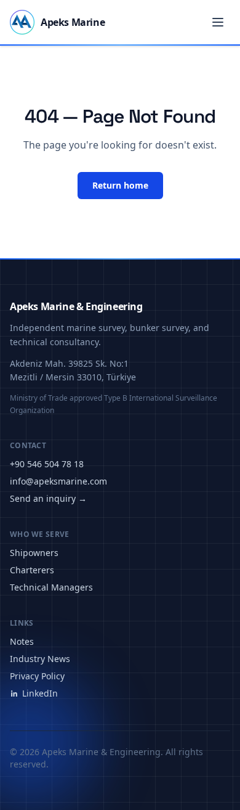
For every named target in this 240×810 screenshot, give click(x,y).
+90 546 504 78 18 (47, 464)
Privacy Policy (37, 676)
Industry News (40, 659)
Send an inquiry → (48, 498)
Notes (22, 641)
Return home (120, 185)
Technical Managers (51, 587)
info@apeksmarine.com (58, 481)
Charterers (32, 570)
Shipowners (34, 552)
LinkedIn (40, 693)
